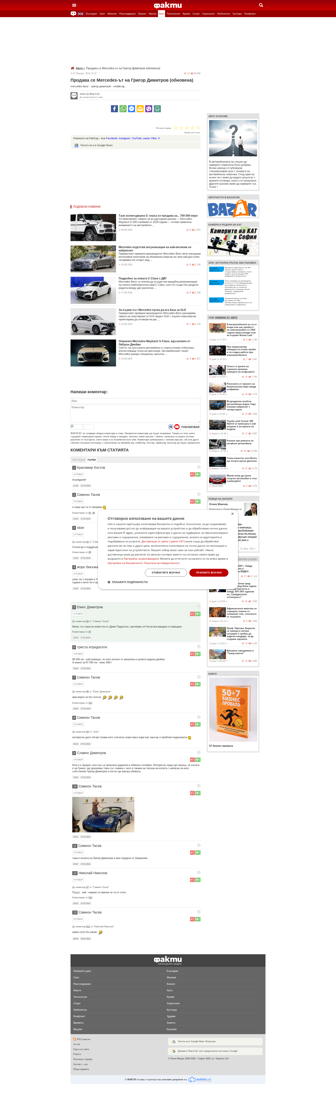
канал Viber (150, 138)
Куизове (172, 1029)
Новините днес (82, 970)
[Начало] (168, 5)
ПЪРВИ (92, 460)
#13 (90, 897)
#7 (90, 631)
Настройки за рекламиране (141, 559)
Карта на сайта (81, 1049)
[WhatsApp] (123, 108)
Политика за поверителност (162, 563)
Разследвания (127, 13)
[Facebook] (114, 108)
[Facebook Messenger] (131, 108)
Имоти (152, 13)
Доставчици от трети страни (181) (163, 541)
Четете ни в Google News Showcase (197, 1041)
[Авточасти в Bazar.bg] (232, 208)
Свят (102, 13)
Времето (78, 1022)
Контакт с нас (80, 1064)
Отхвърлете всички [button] (166, 572)
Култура (237, 13)
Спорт (196, 13)
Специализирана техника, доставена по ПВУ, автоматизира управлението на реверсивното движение (238, 301)
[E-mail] (140, 108)
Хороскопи (208, 13)
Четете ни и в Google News (96, 145)
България (91, 13)
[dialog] (168, 549)
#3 (90, 513)
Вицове (77, 1029)
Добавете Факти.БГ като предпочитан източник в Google (207, 1051)
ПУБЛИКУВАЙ (190, 427)
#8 (90, 552)
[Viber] (148, 108)
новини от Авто (226, 317)
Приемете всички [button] (209, 572)
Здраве (171, 1016)
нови (253, 559)
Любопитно (223, 13)
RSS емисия (83, 1039)
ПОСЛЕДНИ (78, 460)
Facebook (111, 138)
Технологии (173, 13)
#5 (93, 513)
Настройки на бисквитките (125, 563)
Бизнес (142, 13)
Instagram (124, 138)
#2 (87, 542)
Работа (77, 1054)
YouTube (137, 138)
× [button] (232, 514)
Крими (186, 13)
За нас (76, 1044)
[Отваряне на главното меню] (74, 5)
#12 (90, 703)
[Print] (157, 108)
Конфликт (250, 13)
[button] (128, 582)
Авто (161, 13)
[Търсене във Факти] (261, 5)
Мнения (112, 13)
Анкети (171, 1022)
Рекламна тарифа (82, 1059)
